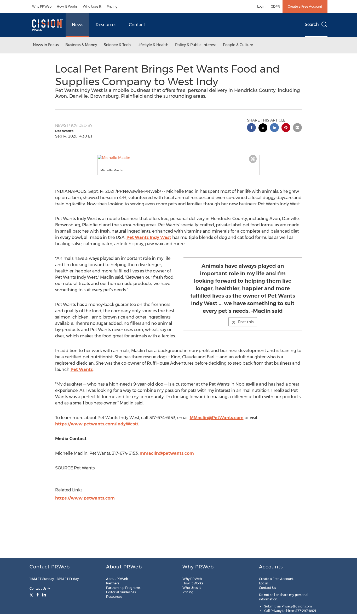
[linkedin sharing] (274, 128)
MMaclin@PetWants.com (217, 417)
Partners (112, 583)
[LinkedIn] (44, 594)
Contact (137, 24)
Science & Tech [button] (117, 44)
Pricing (112, 6)
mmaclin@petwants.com (167, 453)
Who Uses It (92, 6)
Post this (246, 322)
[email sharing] (297, 128)
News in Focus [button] (46, 44)
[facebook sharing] (251, 128)
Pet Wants (82, 369)
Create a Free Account (305, 6)
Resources (106, 24)
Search (312, 24)
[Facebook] (37, 594)
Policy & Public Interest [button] (195, 44)
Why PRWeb (41, 6)
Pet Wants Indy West (148, 237)
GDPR (275, 6)
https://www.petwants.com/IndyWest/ (96, 423)
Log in (263, 583)
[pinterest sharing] (285, 128)
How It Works (67, 6)
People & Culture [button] (238, 44)
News (77, 24)
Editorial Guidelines (121, 592)
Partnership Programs (123, 588)
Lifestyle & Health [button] (152, 44)
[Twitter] (32, 594)
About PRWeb (117, 579)
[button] (178, 157)
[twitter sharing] (262, 128)
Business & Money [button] (81, 44)
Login (261, 6)
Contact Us (38, 588)
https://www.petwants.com (85, 498)
